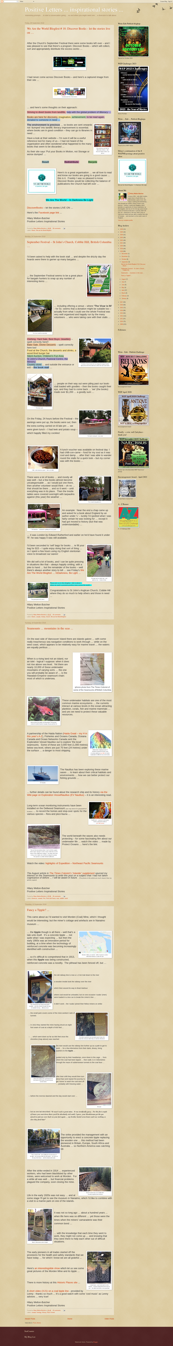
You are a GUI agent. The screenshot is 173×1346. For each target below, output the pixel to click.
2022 (121, 240)
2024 (121, 234)
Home (69, 1319)
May (123, 287)
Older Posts (109, 1319)
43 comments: (57, 614)
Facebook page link (49, 212)
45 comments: (57, 896)
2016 (121, 305)
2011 (121, 318)
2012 (121, 316)
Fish (44, 898)
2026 (121, 229)
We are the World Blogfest (43, 230)
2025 (121, 232)
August (124, 279)
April (123, 290)
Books (33, 230)
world (66, 898)
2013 (121, 313)
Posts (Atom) (37, 1323)
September (125, 262)
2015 (121, 307)
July (123, 282)
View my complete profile (125, 220)
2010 (121, 321)
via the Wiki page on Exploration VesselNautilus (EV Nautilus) (67, 793)
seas (57, 898)
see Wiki (102, 753)
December (125, 253)
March (124, 293)
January (124, 298)
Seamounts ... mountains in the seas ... (50, 628)
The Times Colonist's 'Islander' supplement (72, 873)
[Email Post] (64, 228)
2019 (121, 248)
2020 (121, 246)
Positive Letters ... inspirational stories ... (74, 9)
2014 (121, 310)
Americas (34, 898)
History (44, 1312)
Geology (39, 1312)
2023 (121, 237)
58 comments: (57, 228)
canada (38, 616)
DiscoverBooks (35, 207)
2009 (121, 324)
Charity (43, 616)
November (125, 256)
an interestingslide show (47, 1268)
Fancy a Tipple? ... (38, 910)
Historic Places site (67, 1282)
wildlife (62, 898)
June (123, 284)
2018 (121, 251)
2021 (121, 243)
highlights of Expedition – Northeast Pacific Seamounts (74, 863)
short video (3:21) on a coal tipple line (49, 1291)
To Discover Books (69, 68)
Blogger (95, 1342)
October (124, 259)
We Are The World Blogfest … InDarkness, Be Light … (55, 571)
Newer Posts (30, 1319)
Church (48, 616)
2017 (121, 302)
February (124, 296)
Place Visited (51, 1312)
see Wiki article (100, 823)
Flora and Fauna (51, 898)
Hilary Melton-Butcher (136, 193)
